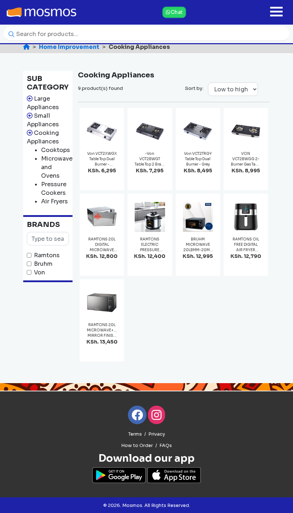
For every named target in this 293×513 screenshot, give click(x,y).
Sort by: (194, 88)
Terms (135, 434)
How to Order (137, 445)
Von (39, 272)
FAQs (165, 445)
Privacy (156, 434)
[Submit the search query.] (9, 33)
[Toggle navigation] (276, 12)
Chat (176, 12)
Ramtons (47, 255)
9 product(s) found (100, 88)
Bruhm (43, 264)
